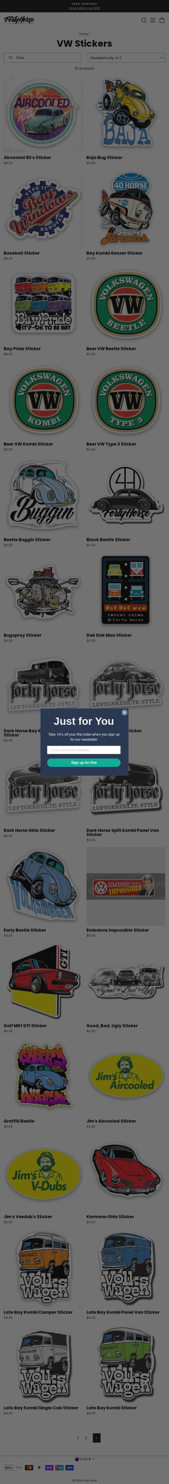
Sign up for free (84, 762)
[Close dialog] (124, 712)
